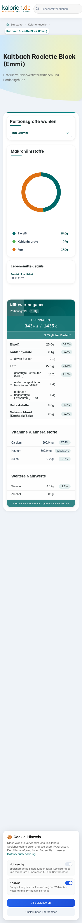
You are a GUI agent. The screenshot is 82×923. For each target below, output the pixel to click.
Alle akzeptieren (41, 902)
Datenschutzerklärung (21, 854)
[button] (67, 133)
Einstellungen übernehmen (41, 912)
